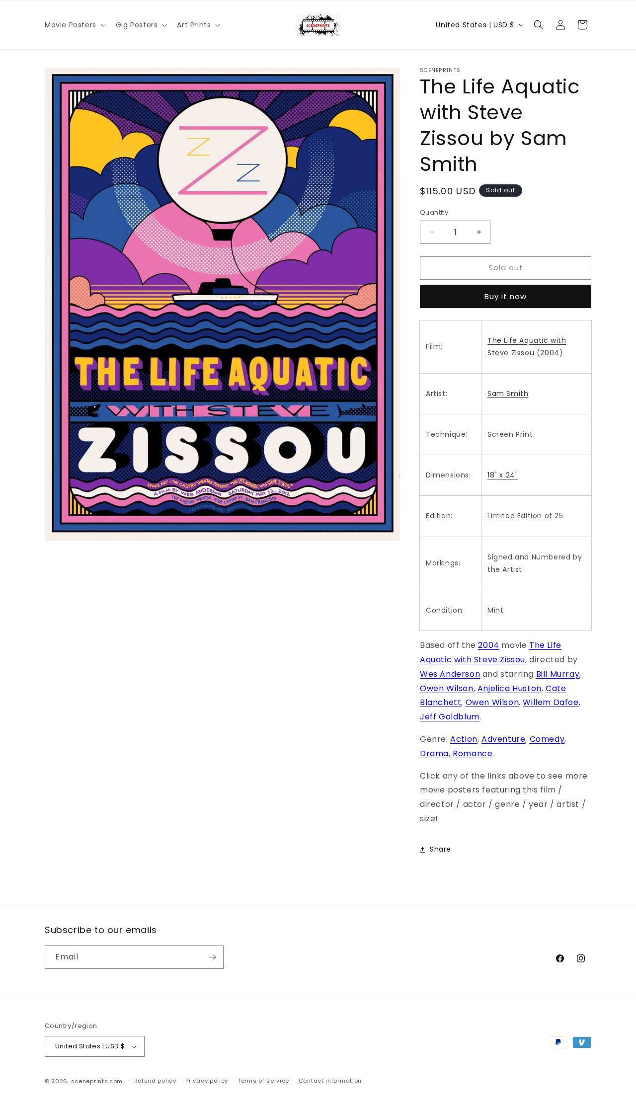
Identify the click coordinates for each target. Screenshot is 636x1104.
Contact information (330, 1081)
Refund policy (155, 1081)
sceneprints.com (97, 1081)
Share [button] (440, 849)
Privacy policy (206, 1081)
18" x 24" (502, 475)
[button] (74, 24)
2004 (549, 353)
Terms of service (263, 1081)
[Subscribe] (212, 957)
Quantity (434, 212)
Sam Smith (507, 393)
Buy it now (505, 296)
